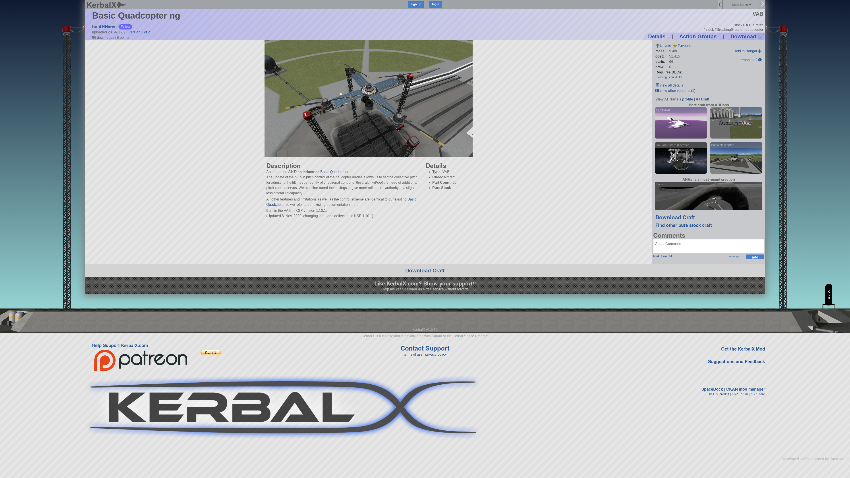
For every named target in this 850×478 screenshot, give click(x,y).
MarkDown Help (663, 256)
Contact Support (425, 348)
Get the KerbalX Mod (743, 348)
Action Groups (698, 36)
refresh (733, 257)
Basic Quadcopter (334, 172)
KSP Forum (740, 394)
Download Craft (675, 217)
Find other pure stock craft (683, 225)
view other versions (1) (677, 91)
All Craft (702, 99)
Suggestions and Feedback (736, 361)
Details (656, 36)
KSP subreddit (719, 394)
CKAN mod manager (745, 389)
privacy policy (436, 354)
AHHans (107, 26)
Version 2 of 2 (139, 32)
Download (743, 36)
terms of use (413, 354)
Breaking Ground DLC (669, 77)
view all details (671, 85)
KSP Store (758, 394)
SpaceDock (712, 389)
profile (687, 99)
